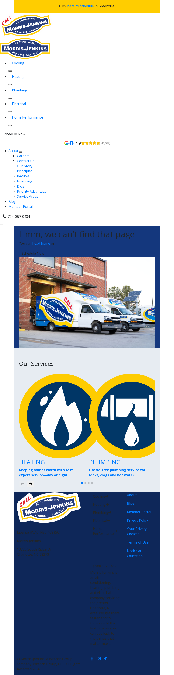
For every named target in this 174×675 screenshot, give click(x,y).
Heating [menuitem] (18, 76)
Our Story (24, 166)
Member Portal (20, 206)
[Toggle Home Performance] (10, 125)
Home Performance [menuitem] (27, 117)
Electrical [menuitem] (19, 103)
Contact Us (25, 161)
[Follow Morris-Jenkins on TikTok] (106, 659)
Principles (24, 171)
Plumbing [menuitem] (19, 90)
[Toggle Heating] (10, 84)
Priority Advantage (32, 191)
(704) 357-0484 (18, 216)
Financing (24, 181)
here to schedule (80, 6)
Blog (20, 186)
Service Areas (27, 196)
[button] (82, 483)
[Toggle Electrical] (10, 111)
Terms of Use (138, 542)
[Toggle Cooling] (10, 71)
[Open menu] (1, 224)
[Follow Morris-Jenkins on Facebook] (93, 659)
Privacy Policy (137, 520)
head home (41, 243)
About (13, 150)
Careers (23, 155)
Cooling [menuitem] (18, 63)
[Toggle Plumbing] (10, 98)
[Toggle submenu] (20, 152)
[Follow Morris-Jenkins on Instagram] (100, 659)
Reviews (23, 176)
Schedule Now (14, 134)
